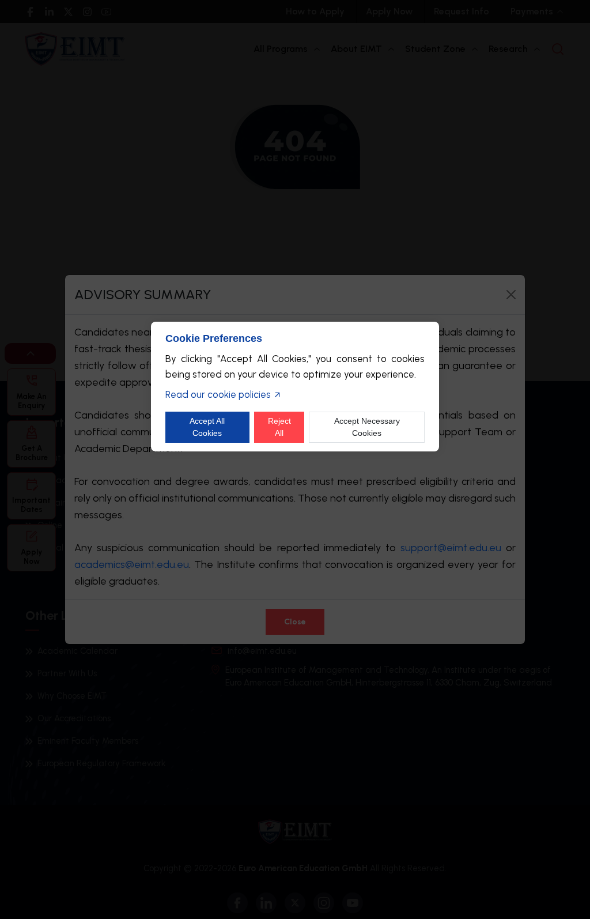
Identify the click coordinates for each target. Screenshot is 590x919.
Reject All (279, 427)
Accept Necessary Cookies (367, 427)
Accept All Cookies (207, 427)
